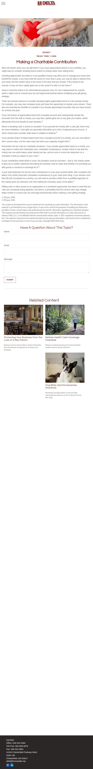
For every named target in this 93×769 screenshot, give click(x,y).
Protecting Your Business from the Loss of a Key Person (23, 338)
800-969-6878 (21, 746)
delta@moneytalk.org (16, 761)
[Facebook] (7, 765)
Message (8, 259)
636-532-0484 (19, 743)
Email (6, 245)
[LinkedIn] (11, 765)
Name (6, 231)
